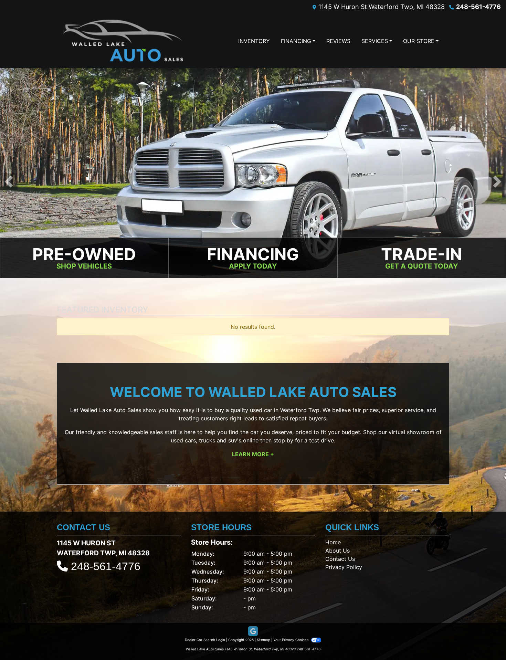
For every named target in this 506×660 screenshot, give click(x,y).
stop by (283, 440)
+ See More (436, 311)
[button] (9, 181)
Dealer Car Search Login (205, 640)
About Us (337, 550)
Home (333, 542)
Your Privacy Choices (291, 640)
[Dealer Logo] (123, 40)
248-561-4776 (478, 6)
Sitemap (263, 640)
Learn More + (253, 454)
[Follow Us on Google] (253, 631)
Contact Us (340, 558)
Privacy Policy (343, 567)
